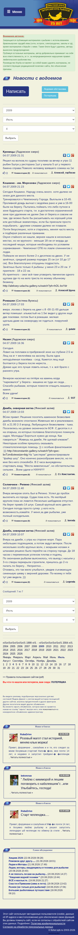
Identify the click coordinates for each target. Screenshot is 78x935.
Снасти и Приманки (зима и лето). (27, 883)
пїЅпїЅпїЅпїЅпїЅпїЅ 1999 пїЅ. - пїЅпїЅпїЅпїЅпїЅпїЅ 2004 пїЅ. (38, 642)
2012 (63, 646)
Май (45, 657)
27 (40, 668)
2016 (20, 650)
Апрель (37, 657)
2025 (12, 653)
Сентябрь (17, 660)
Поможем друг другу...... (22, 861)
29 (49, 668)
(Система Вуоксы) (20, 300)
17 (64, 664)
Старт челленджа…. (35, 814)
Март (28, 657)
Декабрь (51, 660)
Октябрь (30, 660)
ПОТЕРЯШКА (58, 682)
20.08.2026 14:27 (57, 874)
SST (73, 398)
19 (4, 668)
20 (8, 668)
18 (69, 664)
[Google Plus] (73, 154)
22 (17, 668)
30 (54, 668)
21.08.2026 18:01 (46, 861)
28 (45, 668)
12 (42, 664)
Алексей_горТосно (64, 172)
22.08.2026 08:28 (33, 858)
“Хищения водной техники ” (24, 877)
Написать (16, 91)
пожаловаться (40, 173)
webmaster (54, 933)
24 (27, 668)
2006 (20, 646)
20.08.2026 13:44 (50, 877)
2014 (5, 650)
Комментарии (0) (22, 173)
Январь (7, 657)
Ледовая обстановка (55, 89)
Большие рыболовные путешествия (29, 890)
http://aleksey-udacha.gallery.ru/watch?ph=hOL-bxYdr (35, 285)
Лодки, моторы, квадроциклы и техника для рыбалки (38, 867)
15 (55, 664)
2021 (55, 650)
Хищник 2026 (16, 858)
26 (36, 668)
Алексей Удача (66, 290)
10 (33, 664)
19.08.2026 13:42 (57, 883)
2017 (27, 650)
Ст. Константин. (66, 474)
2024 (5, 653)
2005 (12, 646)
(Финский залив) (29, 408)
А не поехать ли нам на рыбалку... (28, 874)
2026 (20, 653)
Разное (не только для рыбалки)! (27, 887)
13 (46, 664)
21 (13, 668)
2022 (63, 650)
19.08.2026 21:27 (38, 880)
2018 (34, 650)
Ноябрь (41, 660)
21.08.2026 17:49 (37, 864)
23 (22, 668)
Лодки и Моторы (18, 864)
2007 (27, 646)
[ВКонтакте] (65, 154)
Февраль (18, 657)
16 (60, 664)
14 (51, 664)
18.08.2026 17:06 (56, 887)
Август (7, 660)
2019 (41, 650)
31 (58, 668)
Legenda (70, 581)
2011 (55, 646)
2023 (70, 650)
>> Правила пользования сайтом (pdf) (23, 677)
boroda (71, 520)
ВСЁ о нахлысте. (18, 880)
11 (37, 664)
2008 (34, 646)
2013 (70, 646)
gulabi (72, 329)
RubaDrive (26, 734)
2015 (12, 650)
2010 (48, 646)
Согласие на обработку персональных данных (28, 927)
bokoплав (26, 775)
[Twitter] (69, 154)
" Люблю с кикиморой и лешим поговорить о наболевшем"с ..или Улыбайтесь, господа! (44, 784)
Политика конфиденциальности (48, 923)
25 (31, 668)
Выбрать (10, 137)
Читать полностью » (21, 757)
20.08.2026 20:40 (18, 871)
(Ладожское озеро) (21, 151)
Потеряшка (50, 95)
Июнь (53, 657)
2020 (48, 650)
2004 (5, 646)
